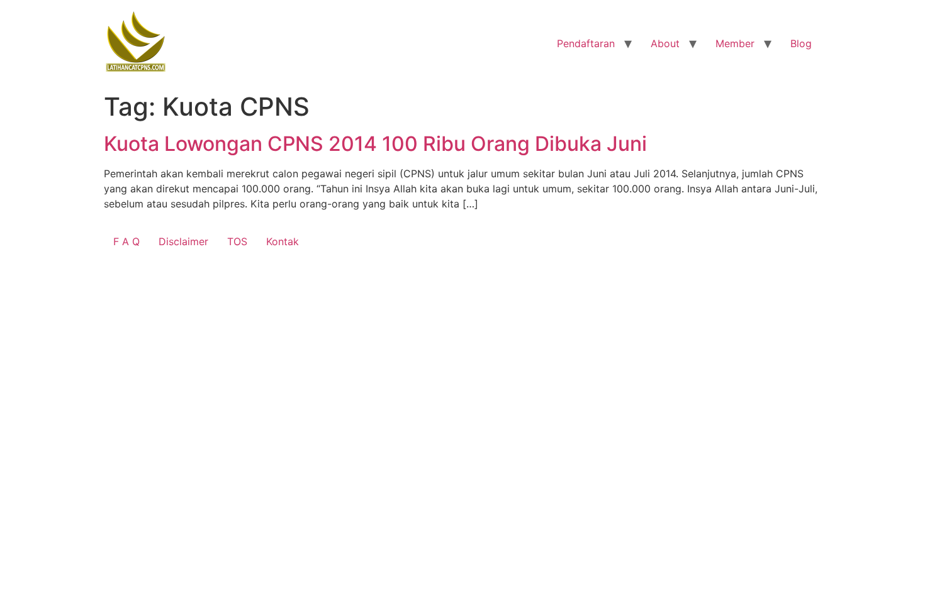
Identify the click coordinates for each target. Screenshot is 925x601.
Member (734, 43)
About (665, 43)
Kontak (282, 241)
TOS (237, 241)
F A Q (126, 241)
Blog (801, 43)
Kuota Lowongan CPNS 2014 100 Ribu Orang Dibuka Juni (375, 143)
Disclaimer (183, 241)
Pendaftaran (586, 43)
